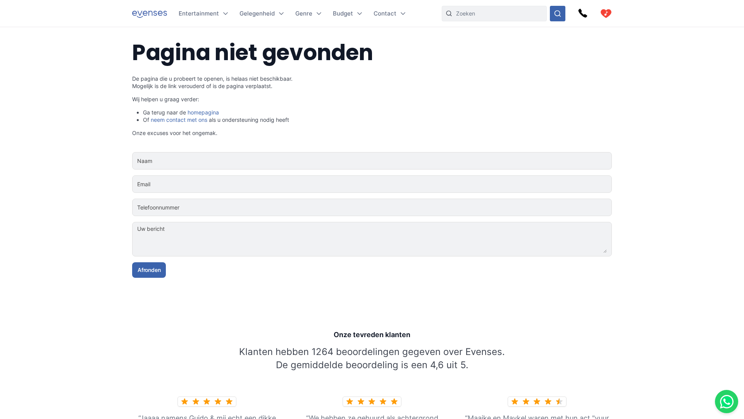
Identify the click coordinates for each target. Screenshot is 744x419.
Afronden (149, 270)
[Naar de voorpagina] (149, 13)
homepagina (203, 112)
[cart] (606, 13)
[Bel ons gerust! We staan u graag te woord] (583, 13)
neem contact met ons (179, 119)
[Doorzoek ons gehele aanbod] (557, 13)
